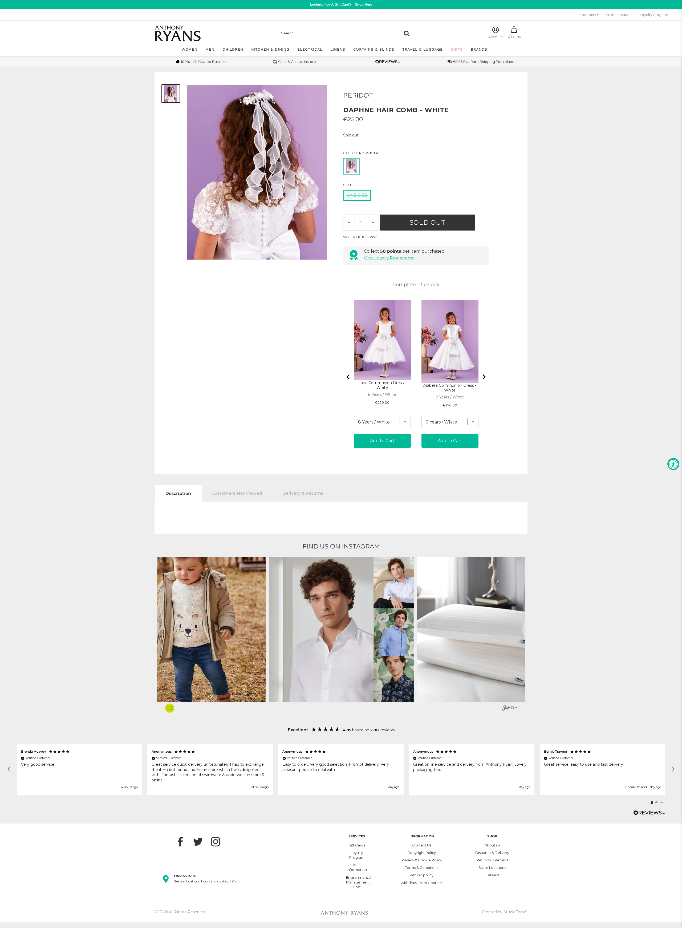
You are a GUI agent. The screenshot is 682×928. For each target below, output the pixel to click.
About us (492, 845)
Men (209, 49)
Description (178, 493)
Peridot (358, 95)
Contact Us (589, 15)
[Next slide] (483, 377)
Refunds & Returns (492, 860)
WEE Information (357, 867)
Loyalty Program (654, 15)
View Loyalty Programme (389, 257)
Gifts (457, 49)
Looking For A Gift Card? (341, 4)
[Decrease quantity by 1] (349, 222)
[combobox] (339, 33)
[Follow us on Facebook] (183, 841)
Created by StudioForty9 (504, 912)
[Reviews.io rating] (388, 62)
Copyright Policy (421, 852)
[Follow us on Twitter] (200, 841)
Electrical (309, 49)
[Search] (406, 33)
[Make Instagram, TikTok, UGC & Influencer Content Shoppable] (509, 708)
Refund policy (421, 875)
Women (189, 49)
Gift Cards (356, 845)
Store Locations (619, 15)
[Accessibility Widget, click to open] (673, 464)
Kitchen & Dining (270, 49)
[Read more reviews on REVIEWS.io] (649, 814)
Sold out (427, 222)
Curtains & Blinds (373, 49)
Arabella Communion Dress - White (449, 388)
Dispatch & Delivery (492, 852)
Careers (492, 875)
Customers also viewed (237, 493)
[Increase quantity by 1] (373, 222)
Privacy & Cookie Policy (421, 860)
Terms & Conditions (421, 867)
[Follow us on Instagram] (218, 841)
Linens (337, 49)
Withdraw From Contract (421, 883)
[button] (193, 629)
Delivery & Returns (302, 493)
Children (232, 49)
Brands (479, 49)
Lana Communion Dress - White (382, 385)
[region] (341, 769)
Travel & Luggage (422, 49)
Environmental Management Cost (357, 882)
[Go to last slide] (348, 377)
